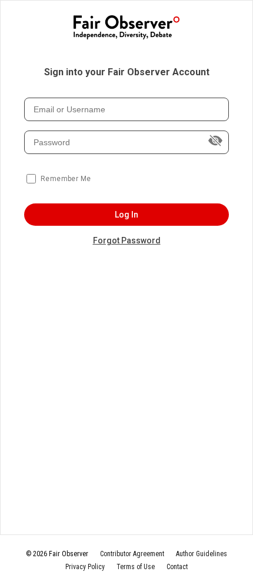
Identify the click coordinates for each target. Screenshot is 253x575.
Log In (127, 214)
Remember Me (66, 179)
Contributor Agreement (132, 554)
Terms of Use (135, 567)
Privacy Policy (85, 567)
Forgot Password (127, 240)
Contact (177, 567)
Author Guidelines (201, 554)
